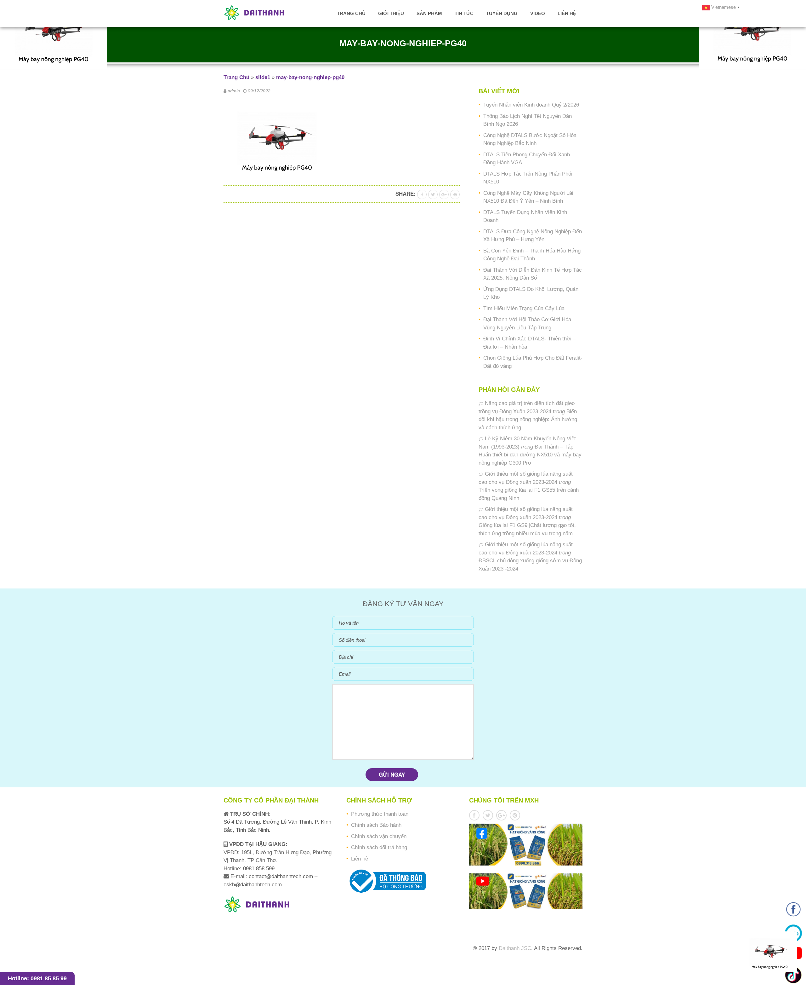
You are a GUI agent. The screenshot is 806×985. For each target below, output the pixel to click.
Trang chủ (351, 13)
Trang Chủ (236, 77)
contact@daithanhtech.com (282, 876)
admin (234, 90)
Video (537, 13)
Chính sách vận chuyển (378, 836)
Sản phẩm (429, 13)
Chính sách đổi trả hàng (379, 847)
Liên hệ (567, 13)
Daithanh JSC (515, 948)
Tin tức (464, 13)
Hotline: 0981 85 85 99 (37, 978)
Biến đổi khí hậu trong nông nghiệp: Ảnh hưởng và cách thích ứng (528, 419)
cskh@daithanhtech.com (253, 885)
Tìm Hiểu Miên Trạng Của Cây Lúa (524, 308)
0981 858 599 (258, 869)
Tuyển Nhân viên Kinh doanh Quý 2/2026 (531, 105)
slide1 (262, 77)
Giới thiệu (391, 13)
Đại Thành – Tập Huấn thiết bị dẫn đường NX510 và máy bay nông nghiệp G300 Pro (530, 455)
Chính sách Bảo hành (376, 825)
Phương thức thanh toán (379, 814)
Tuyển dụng (502, 13)
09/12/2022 (259, 90)
